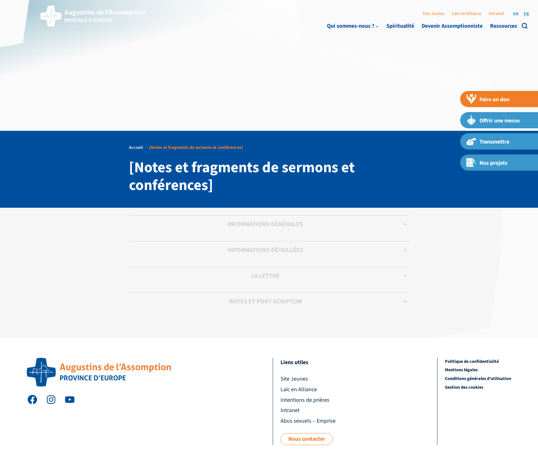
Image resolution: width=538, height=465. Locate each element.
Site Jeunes (433, 13)
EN (516, 14)
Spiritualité (400, 26)
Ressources (503, 26)
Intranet (496, 13)
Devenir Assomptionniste (452, 26)
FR (526, 14)
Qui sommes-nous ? (350, 26)
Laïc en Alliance (466, 13)
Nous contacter (306, 439)
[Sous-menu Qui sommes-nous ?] (377, 26)
